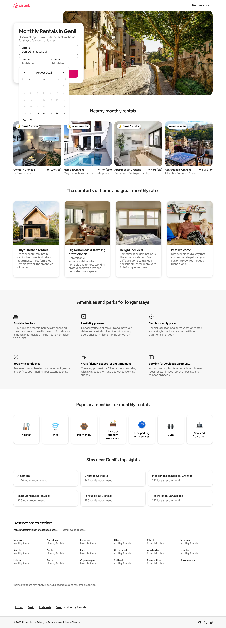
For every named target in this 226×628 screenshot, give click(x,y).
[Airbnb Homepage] (21, 5)
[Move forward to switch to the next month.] (63, 73)
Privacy (41, 622)
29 (63, 113)
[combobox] (48, 52)
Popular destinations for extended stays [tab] (35, 529)
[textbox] (34, 63)
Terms (51, 622)
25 (37, 113)
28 (57, 113)
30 (24, 120)
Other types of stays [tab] (74, 529)
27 (50, 113)
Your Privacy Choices (69, 622)
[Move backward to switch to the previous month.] (25, 73)
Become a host (201, 5)
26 (44, 113)
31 (31, 120)
